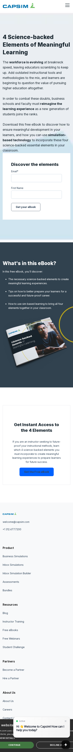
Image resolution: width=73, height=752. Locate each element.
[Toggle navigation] (67, 5)
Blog (5, 613)
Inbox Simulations (13, 564)
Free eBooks (10, 630)
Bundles (7, 590)
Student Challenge (14, 647)
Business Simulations (15, 556)
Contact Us (9, 718)
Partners (9, 661)
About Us (9, 692)
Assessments (11, 581)
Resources (10, 604)
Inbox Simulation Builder (17, 573)
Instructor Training (13, 621)
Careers (7, 709)
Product (8, 548)
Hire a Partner (11, 678)
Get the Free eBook (36, 471)
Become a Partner (13, 669)
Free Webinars (11, 638)
